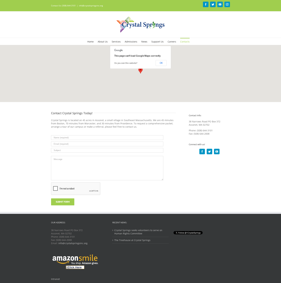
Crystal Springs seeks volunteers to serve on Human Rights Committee (138, 232)
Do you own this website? (125, 63)
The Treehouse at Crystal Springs (132, 240)
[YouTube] (217, 151)
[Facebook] (202, 151)
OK (161, 63)
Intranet (55, 279)
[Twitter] (209, 151)
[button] (140, 71)
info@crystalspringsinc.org (91, 5)
